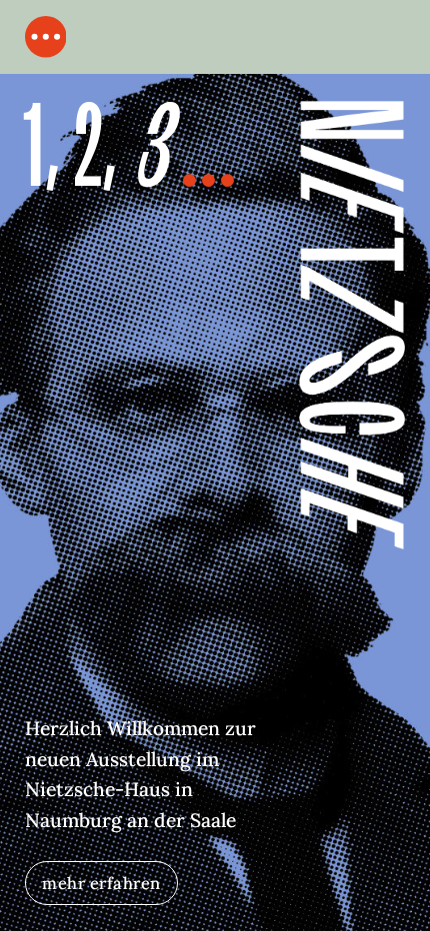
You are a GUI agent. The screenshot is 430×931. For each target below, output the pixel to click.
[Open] (46, 37)
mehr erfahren (101, 882)
